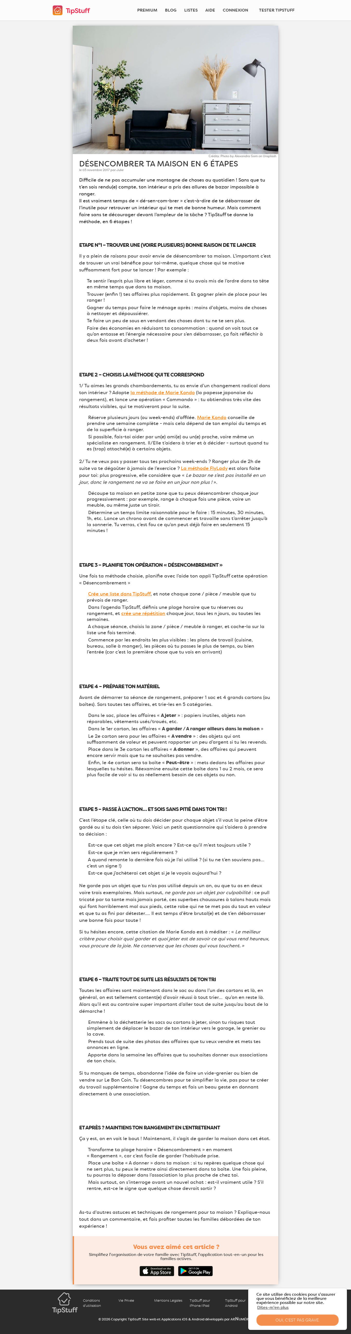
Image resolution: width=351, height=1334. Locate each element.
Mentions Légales (168, 1300)
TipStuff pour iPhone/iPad (200, 1303)
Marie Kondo (211, 417)
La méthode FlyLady (204, 468)
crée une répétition (143, 613)
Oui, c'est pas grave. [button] (297, 1320)
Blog (171, 10)
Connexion (235, 10)
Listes (191, 10)
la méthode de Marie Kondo (163, 393)
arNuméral (241, 1319)
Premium (147, 10)
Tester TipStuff (276, 10)
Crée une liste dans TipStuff (119, 594)
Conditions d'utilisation (92, 1303)
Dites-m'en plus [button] (273, 1307)
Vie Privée (126, 1300)
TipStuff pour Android (235, 1303)
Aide (210, 10)
